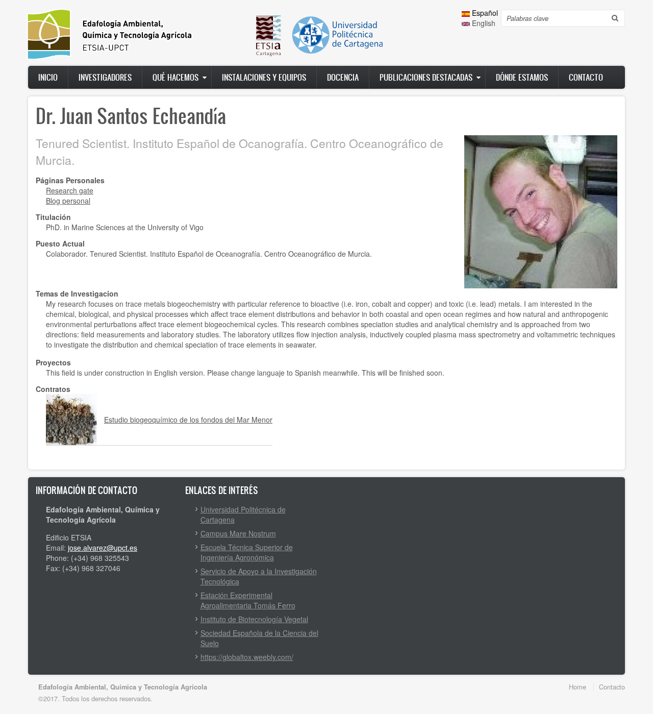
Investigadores (105, 77)
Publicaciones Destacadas (426, 77)
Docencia (343, 77)
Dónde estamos (522, 77)
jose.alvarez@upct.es (102, 548)
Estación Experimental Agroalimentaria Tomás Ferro (247, 600)
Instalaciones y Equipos (264, 77)
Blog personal (68, 200)
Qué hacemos (175, 77)
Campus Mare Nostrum (238, 533)
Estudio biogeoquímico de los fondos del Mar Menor (188, 419)
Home (577, 687)
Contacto (586, 77)
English (482, 23)
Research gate (69, 190)
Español (484, 13)
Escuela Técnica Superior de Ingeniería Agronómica (246, 552)
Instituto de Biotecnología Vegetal (254, 619)
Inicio (48, 77)
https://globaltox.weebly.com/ (246, 657)
